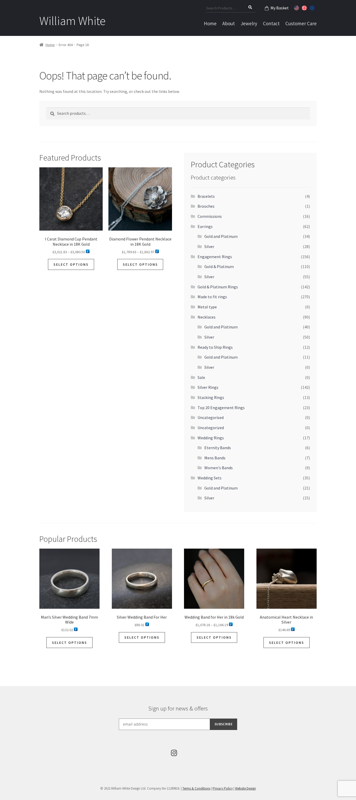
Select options (71, 264)
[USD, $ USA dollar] (297, 7)
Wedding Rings (211, 437)
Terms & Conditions (196, 788)
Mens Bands (214, 457)
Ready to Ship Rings (215, 347)
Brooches (206, 206)
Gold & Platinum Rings (218, 286)
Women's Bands (218, 467)
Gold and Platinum (221, 236)
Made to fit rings (212, 296)
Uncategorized (211, 427)
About (228, 23)
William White (72, 20)
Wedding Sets (210, 477)
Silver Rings (208, 387)
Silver (209, 246)
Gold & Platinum (219, 266)
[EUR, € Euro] (313, 7)
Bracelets (206, 196)
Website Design (245, 788)
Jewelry (249, 23)
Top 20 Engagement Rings (221, 407)
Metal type (207, 306)
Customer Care (301, 23)
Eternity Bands (217, 447)
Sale (201, 377)
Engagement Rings (215, 256)
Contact (271, 23)
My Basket (280, 7)
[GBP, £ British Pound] (305, 7)
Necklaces (207, 317)
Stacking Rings (211, 397)
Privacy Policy (223, 788)
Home (210, 23)
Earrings (205, 226)
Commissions (210, 216)
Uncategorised (211, 417)
